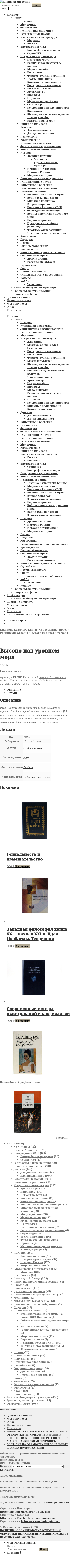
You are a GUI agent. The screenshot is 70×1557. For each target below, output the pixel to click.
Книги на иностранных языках (42, 252)
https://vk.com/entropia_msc (40, 1521)
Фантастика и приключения (40, 146)
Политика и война (33, 191)
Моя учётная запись (21, 1542)
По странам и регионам (44, 85)
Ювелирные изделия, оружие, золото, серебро (48, 116)
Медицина (28, 24)
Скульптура (35, 104)
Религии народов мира (36, 30)
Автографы (28, 236)
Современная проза (34, 255)
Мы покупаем (17, 303)
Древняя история (39, 156)
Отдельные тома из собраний (41, 274)
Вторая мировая (39, 204)
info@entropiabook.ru (54, 1502)
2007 (26, 757)
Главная (6, 629)
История (26, 21)
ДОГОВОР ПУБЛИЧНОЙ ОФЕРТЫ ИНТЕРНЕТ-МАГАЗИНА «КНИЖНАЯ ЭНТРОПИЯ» (38, 1439)
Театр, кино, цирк (39, 78)
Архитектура (36, 91)
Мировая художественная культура (46, 162)
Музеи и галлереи (39, 88)
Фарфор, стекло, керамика (46, 75)
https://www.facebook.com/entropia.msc (27, 1518)
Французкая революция (44, 210)
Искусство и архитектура (38, 56)
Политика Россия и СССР (44, 207)
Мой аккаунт (16, 595)
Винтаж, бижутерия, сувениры (35, 287)
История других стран (42, 168)
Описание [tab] (14, 689)
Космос (25, 278)
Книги (18, 17)
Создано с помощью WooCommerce (34, 1535)
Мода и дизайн (38, 69)
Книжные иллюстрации (44, 82)
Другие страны (37, 258)
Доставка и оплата (20, 297)
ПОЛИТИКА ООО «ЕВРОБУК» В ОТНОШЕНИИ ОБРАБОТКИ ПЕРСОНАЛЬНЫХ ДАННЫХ (37, 1433)
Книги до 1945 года (33, 123)
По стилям (34, 72)
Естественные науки (35, 33)
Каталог (12, 14)
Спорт (24, 268)
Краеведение (29, 249)
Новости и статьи (19, 300)
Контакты (14, 310)
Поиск (36, 5)
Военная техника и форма (46, 194)
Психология (28, 136)
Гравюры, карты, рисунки (32, 290)
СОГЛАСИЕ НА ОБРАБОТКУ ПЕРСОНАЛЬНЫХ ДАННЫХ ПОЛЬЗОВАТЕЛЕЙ (37, 1446)
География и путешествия (39, 188)
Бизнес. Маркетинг (34, 245)
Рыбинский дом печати (36, 777)
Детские (26, 127)
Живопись (34, 111)
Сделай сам (28, 265)
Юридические (30, 139)
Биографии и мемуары (43, 50)
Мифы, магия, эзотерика (38, 149)
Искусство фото (38, 59)
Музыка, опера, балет (42, 101)
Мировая (33, 40)
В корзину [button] (22, 866)
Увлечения (34, 284)
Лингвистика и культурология (41, 178)
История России (38, 172)
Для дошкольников (41, 133)
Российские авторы (41, 261)
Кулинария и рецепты (36, 143)
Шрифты (33, 94)
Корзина (14, 1552)
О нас (10, 306)
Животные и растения (36, 184)
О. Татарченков (32, 748)
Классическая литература (38, 37)
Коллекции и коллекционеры (48, 107)
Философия (28, 27)
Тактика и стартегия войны (47, 233)
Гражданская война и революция (42, 225)
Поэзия (25, 242)
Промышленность (33, 271)
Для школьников (39, 130)
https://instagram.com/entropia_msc (25, 1511)
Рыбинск (28, 767)
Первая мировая (39, 220)
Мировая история (40, 175)
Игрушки (33, 98)
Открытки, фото (25, 294)
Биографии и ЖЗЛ (33, 46)
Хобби (24, 281)
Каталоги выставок (41, 120)
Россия (32, 43)
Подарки (26, 239)
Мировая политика (41, 200)
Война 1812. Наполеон (42, 197)
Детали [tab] (12, 692)
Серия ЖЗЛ (35, 53)
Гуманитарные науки (35, 181)
